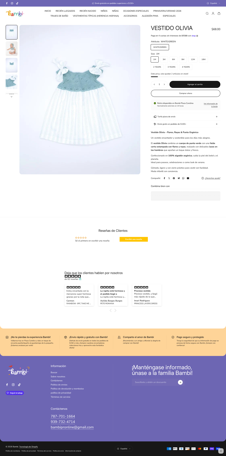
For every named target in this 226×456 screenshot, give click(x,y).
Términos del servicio (44, 451)
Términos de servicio (60, 397)
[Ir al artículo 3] (12, 65)
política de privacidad (61, 392)
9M (183, 59)
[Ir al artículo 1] (12, 48)
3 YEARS (171, 67)
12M (193, 59)
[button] (111, 310)
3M (164, 59)
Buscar (54, 372)
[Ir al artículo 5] (12, 98)
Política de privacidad (29, 451)
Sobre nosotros (58, 376)
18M (204, 59)
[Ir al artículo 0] (12, 32)
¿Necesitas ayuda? (212, 178)
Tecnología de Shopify (28, 446)
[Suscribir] (180, 382)
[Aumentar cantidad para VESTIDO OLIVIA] (164, 84)
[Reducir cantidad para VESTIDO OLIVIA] (153, 84)
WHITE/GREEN (159, 47)
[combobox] (213, 3)
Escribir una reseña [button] (133, 239)
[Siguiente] (134, 105)
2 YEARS (157, 67)
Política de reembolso (13, 451)
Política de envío (58, 451)
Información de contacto (73, 451)
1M (154, 59)
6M (173, 59)
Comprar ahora (185, 93)
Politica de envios (59, 384)
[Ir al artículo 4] (12, 82)
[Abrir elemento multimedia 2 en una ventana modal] (79, 99)
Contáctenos (57, 380)
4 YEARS (186, 67)
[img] (114, 276)
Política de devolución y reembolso (67, 388)
